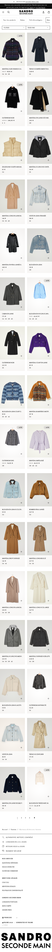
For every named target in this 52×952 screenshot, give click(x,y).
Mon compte (6, 906)
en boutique (40, 7)
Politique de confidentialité (12, 890)
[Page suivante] (35, 818)
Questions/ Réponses (10, 863)
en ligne (30, 7)
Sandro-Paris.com (32, 1)
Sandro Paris (7, 910)
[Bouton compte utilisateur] (43, 12)
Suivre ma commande (10, 871)
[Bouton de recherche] (8, 12)
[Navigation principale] (3, 12)
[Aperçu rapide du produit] (21, 62)
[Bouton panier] (48, 12)
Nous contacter (8, 867)
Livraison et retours (9, 902)
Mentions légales (8, 886)
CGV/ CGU (5, 882)
